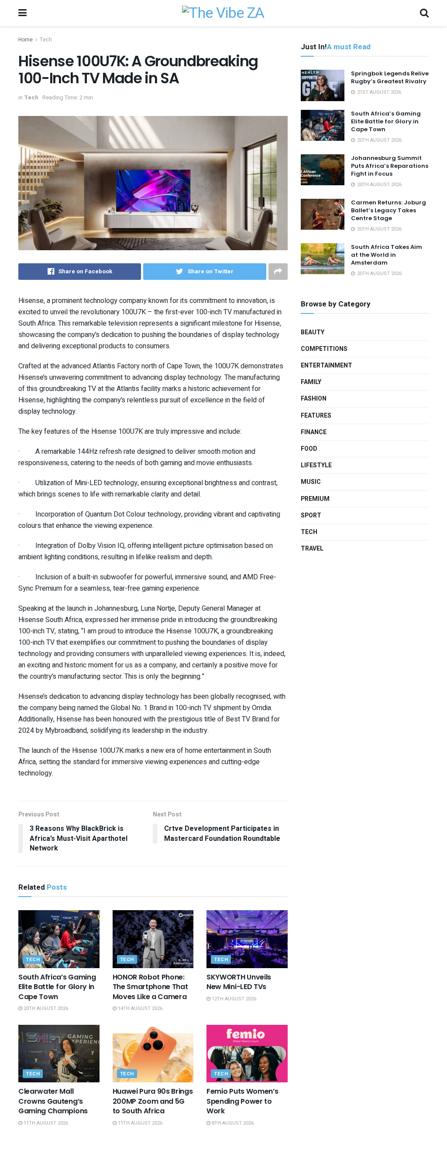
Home (25, 40)
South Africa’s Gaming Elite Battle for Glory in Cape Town (57, 987)
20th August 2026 (45, 1008)
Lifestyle (316, 465)
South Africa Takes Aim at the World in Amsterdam (386, 255)
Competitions (324, 349)
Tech (46, 40)
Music (311, 481)
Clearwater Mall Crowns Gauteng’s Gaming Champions (53, 1101)
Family (311, 382)
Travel (312, 548)
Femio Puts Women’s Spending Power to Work (242, 1101)
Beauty (312, 332)
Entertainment (326, 365)
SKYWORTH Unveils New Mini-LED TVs (238, 982)
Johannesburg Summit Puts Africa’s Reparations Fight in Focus (389, 166)
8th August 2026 (232, 1123)
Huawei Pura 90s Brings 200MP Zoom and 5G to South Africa (153, 1101)
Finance (314, 432)
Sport (311, 515)
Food (309, 448)
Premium (315, 498)
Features (316, 415)
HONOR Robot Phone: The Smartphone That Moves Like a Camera (150, 987)
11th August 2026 (45, 1123)
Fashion (314, 398)
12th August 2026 (233, 999)
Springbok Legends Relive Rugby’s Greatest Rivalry (390, 77)
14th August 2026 (139, 1008)
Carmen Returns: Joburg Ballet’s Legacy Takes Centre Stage (388, 210)
